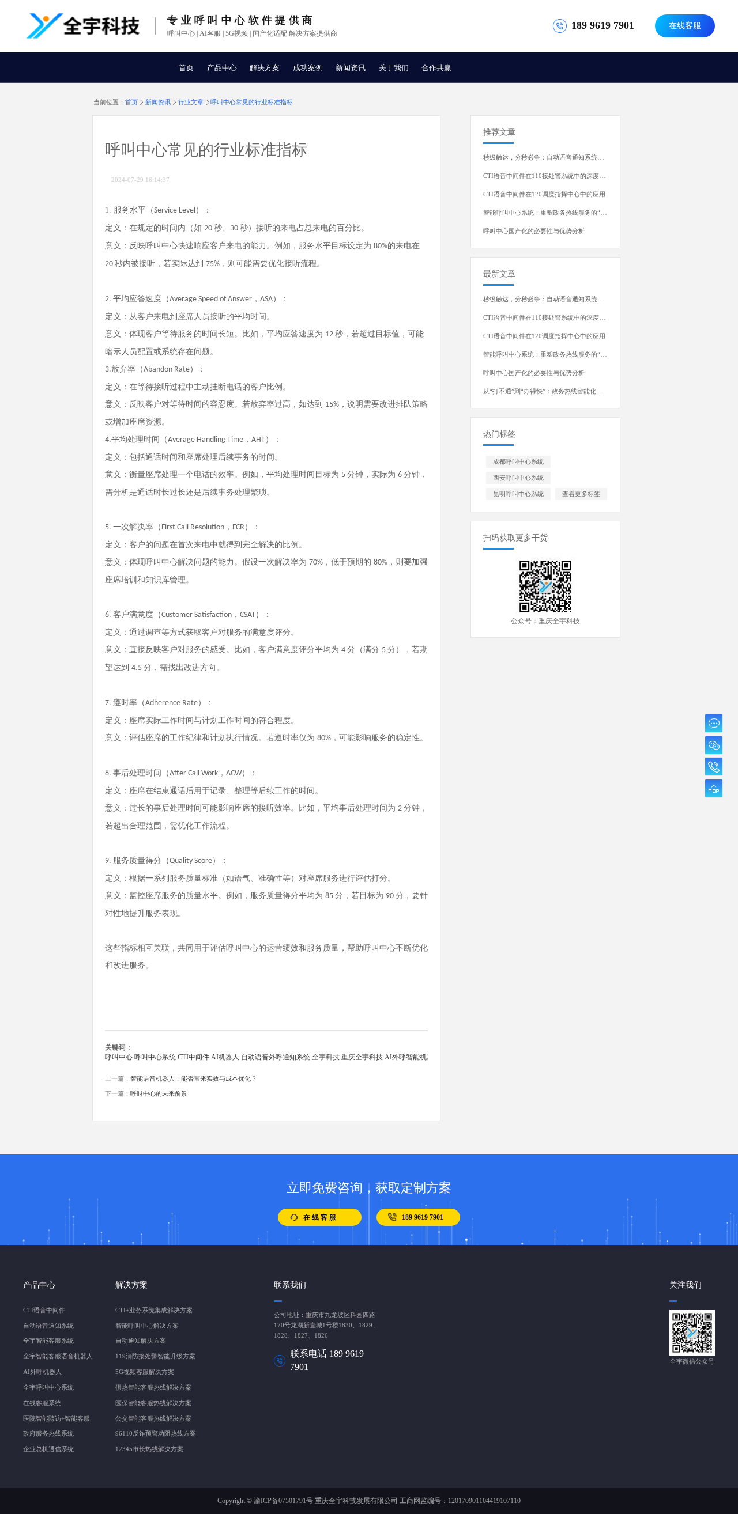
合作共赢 (436, 67)
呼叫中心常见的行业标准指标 (251, 102)
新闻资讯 (351, 67)
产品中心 (222, 67)
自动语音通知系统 (48, 1326)
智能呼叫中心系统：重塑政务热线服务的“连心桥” (552, 213)
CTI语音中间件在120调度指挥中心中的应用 (544, 194)
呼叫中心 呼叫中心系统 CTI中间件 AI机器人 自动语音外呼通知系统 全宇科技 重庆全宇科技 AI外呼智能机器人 (272, 1057)
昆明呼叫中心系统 (518, 494)
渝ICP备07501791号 (283, 1501)
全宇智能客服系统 (48, 1341)
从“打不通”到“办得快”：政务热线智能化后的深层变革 (558, 391)
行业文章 (191, 102)
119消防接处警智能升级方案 (155, 1356)
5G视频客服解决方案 (144, 1372)
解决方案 (265, 67)
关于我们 (394, 67)
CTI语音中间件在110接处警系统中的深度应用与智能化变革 (566, 176)
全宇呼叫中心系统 (48, 1387)
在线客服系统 (42, 1403)
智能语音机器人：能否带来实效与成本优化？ (193, 1079)
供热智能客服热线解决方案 (153, 1387)
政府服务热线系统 (48, 1433)
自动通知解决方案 (140, 1341)
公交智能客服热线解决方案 (153, 1418)
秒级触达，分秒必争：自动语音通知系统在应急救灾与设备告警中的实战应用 (591, 157)
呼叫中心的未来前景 (158, 1094)
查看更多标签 (581, 494)
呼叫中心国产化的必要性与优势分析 (534, 231)
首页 (186, 67)
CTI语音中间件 (44, 1310)
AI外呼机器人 (42, 1372)
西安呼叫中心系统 (518, 478)
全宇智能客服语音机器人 (58, 1356)
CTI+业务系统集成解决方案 (154, 1310)
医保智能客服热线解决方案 (153, 1403)
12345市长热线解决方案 (149, 1449)
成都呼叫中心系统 (518, 462)
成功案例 (308, 67)
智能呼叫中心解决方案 (147, 1326)
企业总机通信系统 (48, 1449)
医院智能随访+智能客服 (56, 1418)
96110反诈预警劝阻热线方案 (155, 1433)
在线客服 (685, 25)
